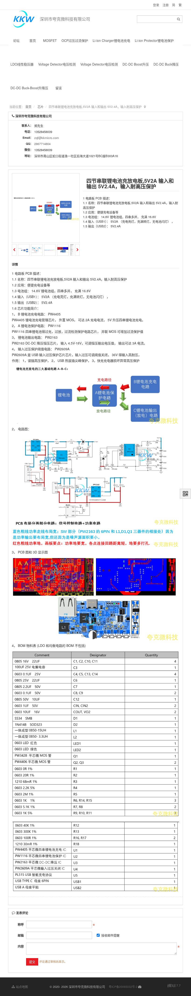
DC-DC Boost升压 (136, 64)
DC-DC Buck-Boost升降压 (29, 88)
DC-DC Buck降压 (166, 64)
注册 (166, 5)
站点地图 (21, 986)
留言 (58, 88)
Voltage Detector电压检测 (57, 64)
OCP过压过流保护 (74, 40)
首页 (32, 40)
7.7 (174, 985)
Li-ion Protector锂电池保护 (154, 40)
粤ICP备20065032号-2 (123, 987)
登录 (156, 5)
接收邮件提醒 (110, 935)
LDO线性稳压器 (22, 64)
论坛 (16, 40)
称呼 (21, 924)
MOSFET (50, 40)
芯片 (41, 106)
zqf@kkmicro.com (46, 138)
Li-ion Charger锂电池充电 (111, 40)
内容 (21, 946)
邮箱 (21, 935)
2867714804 (42, 144)
